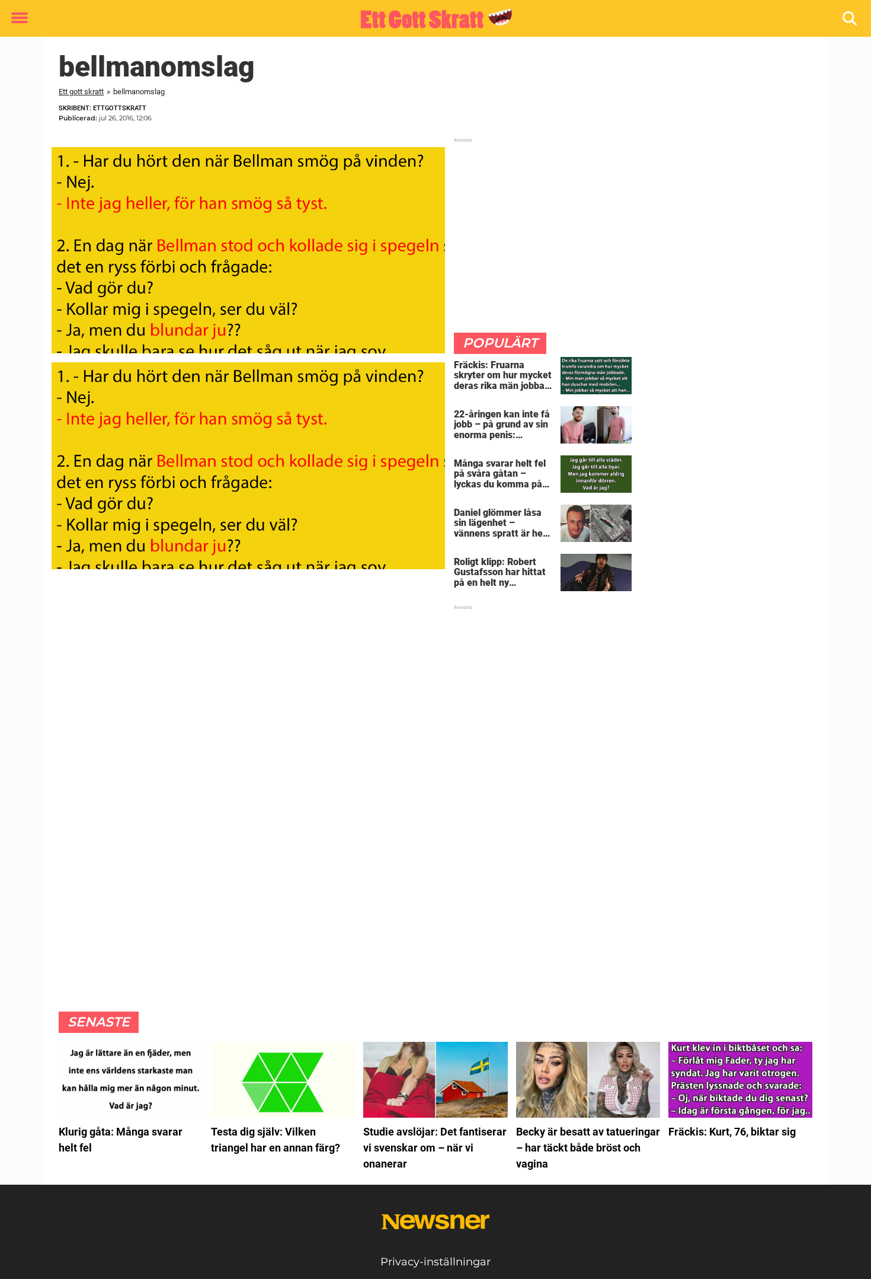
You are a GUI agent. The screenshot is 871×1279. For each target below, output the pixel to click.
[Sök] (850, 18)
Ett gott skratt (81, 91)
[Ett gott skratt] (431, 19)
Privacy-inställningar (435, 1261)
